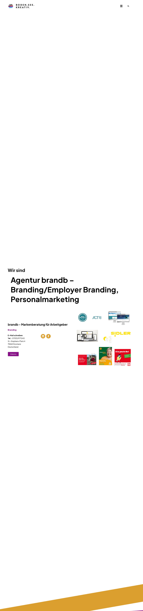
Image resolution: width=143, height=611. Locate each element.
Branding (12, 330)
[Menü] (121, 5)
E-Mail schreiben (15, 335)
